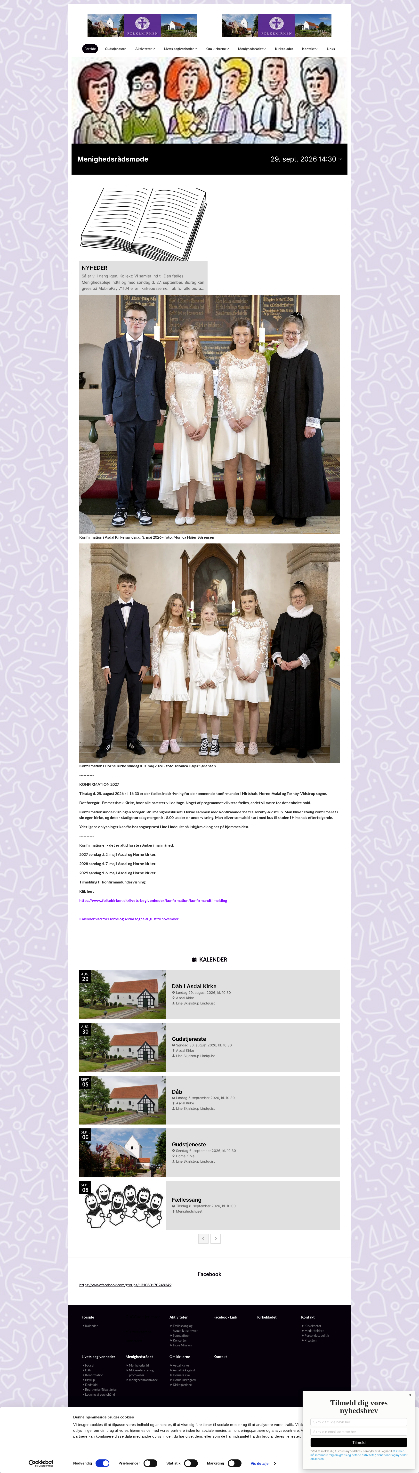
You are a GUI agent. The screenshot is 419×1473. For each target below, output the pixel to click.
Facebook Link (225, 1317)
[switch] (150, 1463)
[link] (145, 48)
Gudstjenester (115, 49)
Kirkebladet (284, 49)
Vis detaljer (260, 1463)
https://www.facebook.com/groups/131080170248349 (125, 1284)
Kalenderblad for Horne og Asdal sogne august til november (128, 918)
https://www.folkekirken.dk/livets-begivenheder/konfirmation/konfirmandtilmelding (153, 900)
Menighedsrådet (250, 49)
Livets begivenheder (179, 49)
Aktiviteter (144, 49)
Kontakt (308, 49)
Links (331, 49)
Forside (90, 49)
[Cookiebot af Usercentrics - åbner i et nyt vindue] (41, 1463)
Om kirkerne (216, 49)
